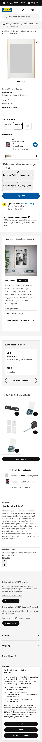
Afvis (21, 730)
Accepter (21, 724)
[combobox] (20, 17)
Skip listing (6, 558)
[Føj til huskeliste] (37, 42)
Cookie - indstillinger (21, 735)
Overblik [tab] (9, 239)
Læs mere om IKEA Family (12, 596)
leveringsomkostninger (21, 149)
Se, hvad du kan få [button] (15, 209)
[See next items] (33, 239)
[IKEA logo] (7, 10)
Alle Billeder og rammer (21, 488)
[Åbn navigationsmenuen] (37, 9)
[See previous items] (4, 561)
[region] (21, 58)
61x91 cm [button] (24, 95)
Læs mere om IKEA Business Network (16, 618)
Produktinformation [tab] (24, 239)
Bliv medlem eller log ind (17, 206)
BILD (14, 139)
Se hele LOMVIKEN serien (12, 89)
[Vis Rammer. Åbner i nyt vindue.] (11, 427)
